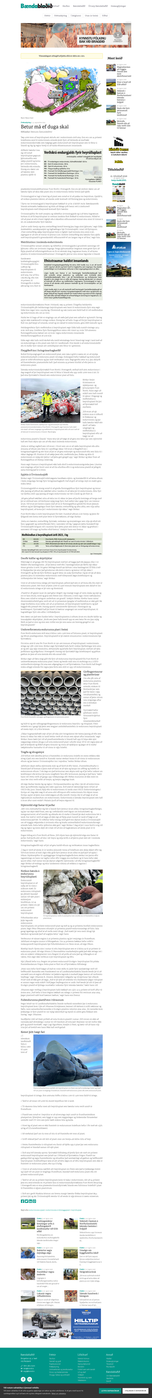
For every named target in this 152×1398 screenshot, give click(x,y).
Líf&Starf (54, 6)
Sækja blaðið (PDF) (118, 180)
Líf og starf (82, 1372)
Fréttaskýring (60, 15)
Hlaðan (109, 1359)
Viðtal (105, 15)
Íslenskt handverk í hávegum (89, 1295)
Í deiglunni (76, 15)
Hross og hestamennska (58, 1372)
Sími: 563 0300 (29, 1366)
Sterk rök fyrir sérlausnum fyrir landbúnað (123, 111)
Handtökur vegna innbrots (45, 1273)
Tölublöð (109, 1364)
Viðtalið (81, 1375)
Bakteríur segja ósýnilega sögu (44, 1251)
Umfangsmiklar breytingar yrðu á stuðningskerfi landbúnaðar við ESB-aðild (47, 1226)
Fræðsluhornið (54, 1364)
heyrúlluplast (76, 1210)
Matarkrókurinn (83, 1361)
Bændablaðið (79, 6)
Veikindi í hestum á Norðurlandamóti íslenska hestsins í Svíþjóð (89, 1225)
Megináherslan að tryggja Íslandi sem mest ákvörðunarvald (124, 71)
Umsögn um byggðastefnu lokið (89, 1251)
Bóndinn (81, 1367)
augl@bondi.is (28, 1371)
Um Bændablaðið (113, 1376)
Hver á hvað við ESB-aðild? (124, 83)
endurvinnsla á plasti (37, 1210)
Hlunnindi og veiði (85, 1378)
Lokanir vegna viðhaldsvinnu (44, 1295)
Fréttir (44, 6)
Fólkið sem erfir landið (86, 1369)
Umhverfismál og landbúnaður (61, 1369)
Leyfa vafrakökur (110, 1391)
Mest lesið (114, 58)
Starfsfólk (109, 1378)
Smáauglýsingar (118, 6)
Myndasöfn (110, 1367)
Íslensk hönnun (83, 1359)
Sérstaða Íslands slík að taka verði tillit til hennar (124, 124)
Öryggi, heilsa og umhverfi (59, 1375)
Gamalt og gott (55, 1361)
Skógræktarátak (88, 1271)
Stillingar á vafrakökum (135, 1391)
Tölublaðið (115, 169)
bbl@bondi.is (28, 1368)
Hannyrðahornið (84, 1364)
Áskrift (108, 1381)
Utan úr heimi (91, 15)
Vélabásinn (82, 1380)
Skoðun (66, 6)
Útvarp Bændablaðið (98, 6)
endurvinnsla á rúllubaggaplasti (58, 1210)
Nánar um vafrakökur (59, 1393)
